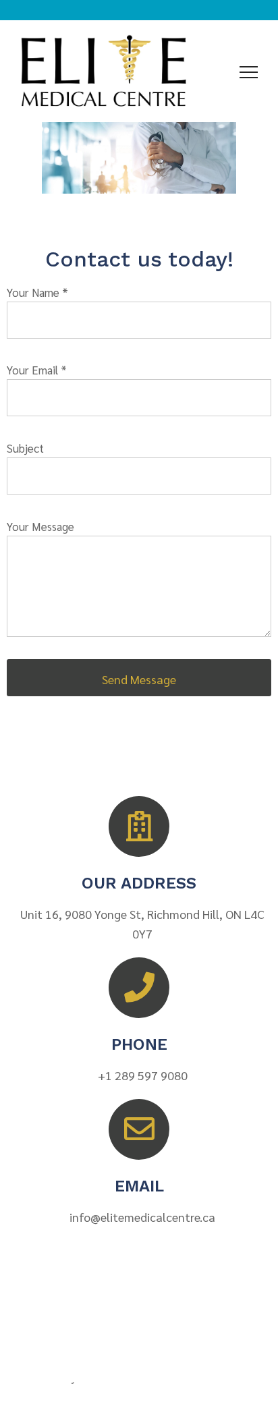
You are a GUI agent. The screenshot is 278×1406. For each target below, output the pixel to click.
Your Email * (37, 369)
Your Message (40, 526)
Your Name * (37, 292)
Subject (25, 448)
